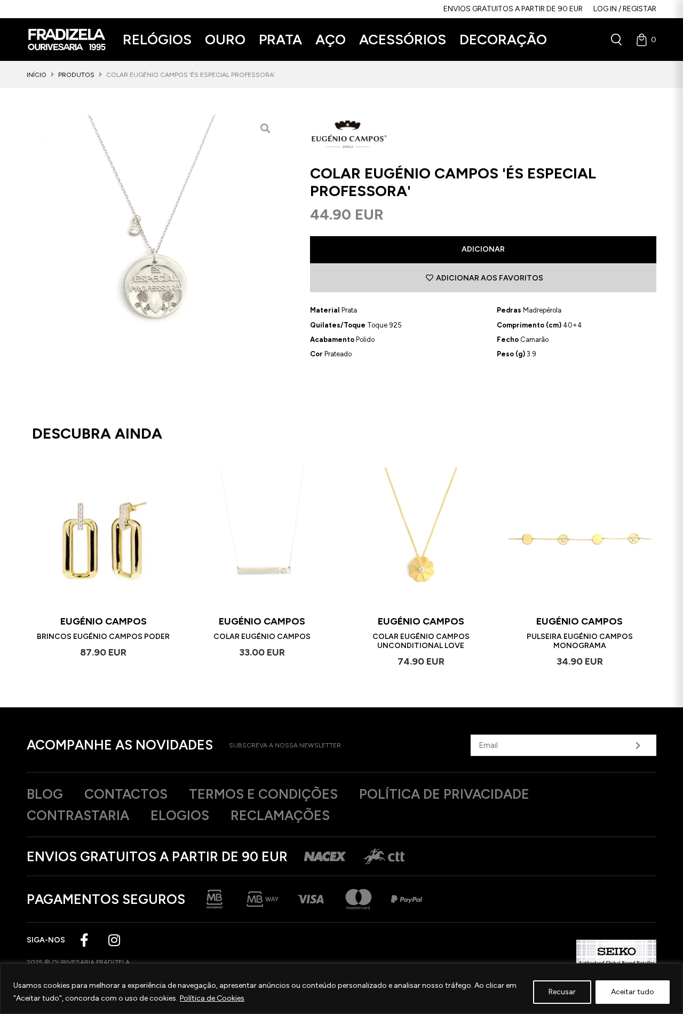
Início (36, 75)
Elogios (179, 815)
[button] (157, 39)
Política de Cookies (212, 998)
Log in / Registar (624, 8)
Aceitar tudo (632, 991)
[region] (341, 988)
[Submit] (637, 745)
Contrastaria (78, 815)
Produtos (76, 75)
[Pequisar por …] (616, 40)
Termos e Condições (263, 794)
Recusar (562, 991)
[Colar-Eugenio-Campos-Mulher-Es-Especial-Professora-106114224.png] (153, 241)
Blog (45, 794)
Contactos (126, 794)
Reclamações (280, 815)
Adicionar (483, 249)
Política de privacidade (444, 794)
